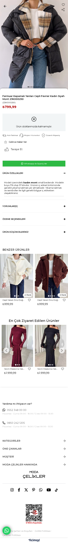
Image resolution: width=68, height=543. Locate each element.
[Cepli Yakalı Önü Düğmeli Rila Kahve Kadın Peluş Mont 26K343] (51, 276)
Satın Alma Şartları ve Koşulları (17, 531)
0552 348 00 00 (16, 410)
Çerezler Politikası (11, 535)
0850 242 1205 (16, 422)
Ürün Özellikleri (12, 173)
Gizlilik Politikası (43, 531)
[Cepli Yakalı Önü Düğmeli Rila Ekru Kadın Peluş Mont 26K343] (16, 276)
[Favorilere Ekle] (63, 4)
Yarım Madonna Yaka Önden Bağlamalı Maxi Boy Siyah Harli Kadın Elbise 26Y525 (47, 369)
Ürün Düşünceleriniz (15, 232)
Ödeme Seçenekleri (13, 219)
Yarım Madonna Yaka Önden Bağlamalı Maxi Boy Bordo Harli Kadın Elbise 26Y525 (14, 369)
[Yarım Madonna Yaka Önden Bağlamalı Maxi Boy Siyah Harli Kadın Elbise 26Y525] (50, 346)
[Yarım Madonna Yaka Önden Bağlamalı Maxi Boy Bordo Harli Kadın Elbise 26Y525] (17, 346)
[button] (28, 86)
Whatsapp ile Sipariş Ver (35, 163)
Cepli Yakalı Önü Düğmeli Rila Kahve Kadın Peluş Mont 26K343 (48, 300)
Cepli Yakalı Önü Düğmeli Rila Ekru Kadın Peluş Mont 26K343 (13, 300)
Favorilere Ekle (29, 300)
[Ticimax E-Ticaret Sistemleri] (34, 540)
